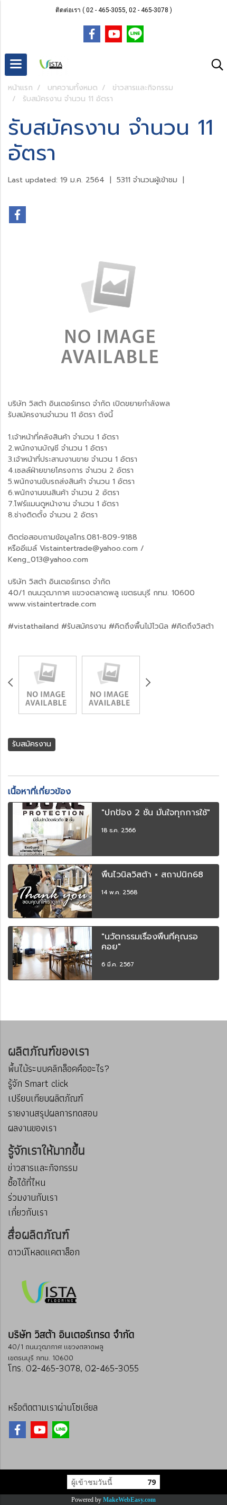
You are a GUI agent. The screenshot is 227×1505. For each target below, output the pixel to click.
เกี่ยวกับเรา (28, 1212)
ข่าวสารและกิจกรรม (43, 1167)
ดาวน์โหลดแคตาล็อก (44, 1252)
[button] (213, 65)
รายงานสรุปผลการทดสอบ (53, 1113)
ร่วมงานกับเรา (33, 1197)
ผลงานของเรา (32, 1128)
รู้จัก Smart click (38, 1083)
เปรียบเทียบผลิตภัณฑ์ (45, 1098)
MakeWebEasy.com (129, 1499)
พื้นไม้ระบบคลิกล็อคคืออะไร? (58, 1068)
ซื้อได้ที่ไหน (26, 1182)
